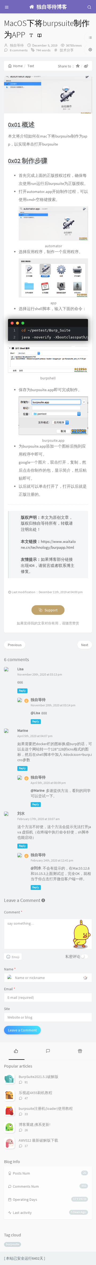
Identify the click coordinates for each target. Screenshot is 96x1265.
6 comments (18, 50)
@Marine (38, 790)
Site (7, 1008)
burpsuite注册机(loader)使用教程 (46, 1108)
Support (51, 610)
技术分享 (67, 50)
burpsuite (12, 1244)
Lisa (20, 668)
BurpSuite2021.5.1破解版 (38, 1076)
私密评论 (72, 956)
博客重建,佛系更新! (34, 1124)
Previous (15, 644)
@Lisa (35, 712)
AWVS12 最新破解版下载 (38, 1140)
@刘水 (36, 868)
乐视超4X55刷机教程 (35, 1092)
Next (84, 644)
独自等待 (17, 45)
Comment (13, 912)
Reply (22, 690)
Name (10, 969)
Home (18, 65)
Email (9, 988)
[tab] (16, 1050)
